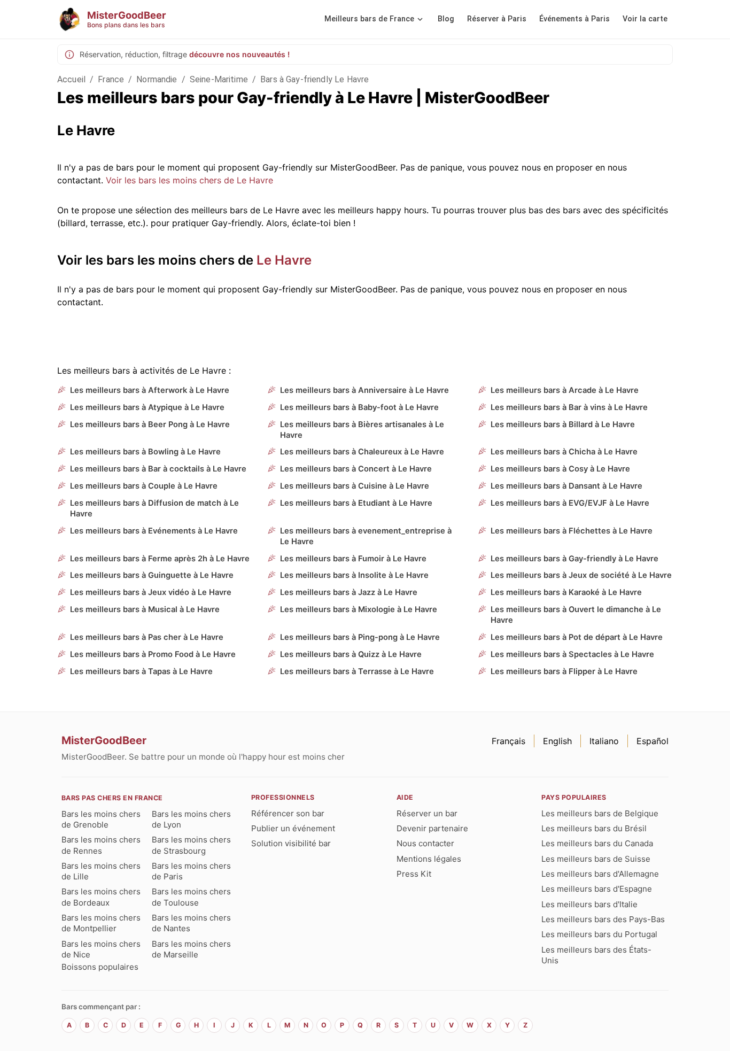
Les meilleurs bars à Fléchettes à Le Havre (572, 531)
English (557, 741)
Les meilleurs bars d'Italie (589, 904)
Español (652, 741)
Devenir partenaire (432, 828)
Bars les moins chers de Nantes (191, 923)
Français (508, 741)
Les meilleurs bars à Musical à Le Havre (145, 609)
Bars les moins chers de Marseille (191, 949)
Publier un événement (293, 828)
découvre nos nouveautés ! (239, 54)
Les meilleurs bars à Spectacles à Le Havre (572, 654)
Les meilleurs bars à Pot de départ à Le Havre (577, 637)
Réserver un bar (427, 813)
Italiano (604, 741)
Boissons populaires (99, 967)
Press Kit (414, 874)
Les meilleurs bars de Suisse (595, 859)
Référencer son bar (287, 813)
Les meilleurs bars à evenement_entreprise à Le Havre (366, 536)
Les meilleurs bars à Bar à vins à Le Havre (569, 407)
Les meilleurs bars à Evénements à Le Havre (154, 531)
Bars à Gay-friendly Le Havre (314, 79)
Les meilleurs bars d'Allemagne (600, 874)
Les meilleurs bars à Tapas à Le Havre (141, 671)
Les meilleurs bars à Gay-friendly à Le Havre (574, 558)
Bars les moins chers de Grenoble (101, 819)
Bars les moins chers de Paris (191, 871)
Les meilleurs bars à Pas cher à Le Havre (146, 637)
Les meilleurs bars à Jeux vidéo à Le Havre (150, 592)
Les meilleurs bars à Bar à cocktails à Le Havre (158, 469)
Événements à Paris (574, 19)
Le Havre (284, 260)
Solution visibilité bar (291, 843)
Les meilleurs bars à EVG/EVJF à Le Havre (570, 503)
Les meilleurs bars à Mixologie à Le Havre (358, 609)
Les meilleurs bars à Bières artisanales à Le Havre (362, 430)
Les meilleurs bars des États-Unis (596, 955)
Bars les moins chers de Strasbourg (191, 844)
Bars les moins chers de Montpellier (101, 923)
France (111, 79)
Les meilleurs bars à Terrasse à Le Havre (357, 671)
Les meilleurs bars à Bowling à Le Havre (145, 452)
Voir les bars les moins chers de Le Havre (189, 180)
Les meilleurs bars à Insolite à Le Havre (354, 575)
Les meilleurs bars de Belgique (599, 813)
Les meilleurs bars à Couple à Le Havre (144, 486)
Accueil (71, 79)
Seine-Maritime (219, 79)
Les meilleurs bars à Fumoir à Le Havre (353, 558)
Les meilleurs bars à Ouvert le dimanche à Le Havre (576, 615)
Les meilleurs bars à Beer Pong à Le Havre (150, 424)
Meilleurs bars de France (369, 19)
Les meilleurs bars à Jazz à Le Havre (348, 592)
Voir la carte (645, 19)
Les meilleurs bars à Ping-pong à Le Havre (360, 637)
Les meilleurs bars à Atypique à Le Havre (147, 407)
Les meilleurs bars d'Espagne (596, 889)
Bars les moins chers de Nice (101, 949)
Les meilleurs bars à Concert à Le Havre (356, 469)
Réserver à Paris (496, 19)
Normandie (156, 79)
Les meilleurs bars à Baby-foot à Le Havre (359, 407)
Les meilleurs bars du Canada (597, 843)
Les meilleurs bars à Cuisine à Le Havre (354, 486)
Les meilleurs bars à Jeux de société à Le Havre (581, 575)
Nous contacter (425, 843)
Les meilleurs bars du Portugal (599, 934)
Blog (446, 19)
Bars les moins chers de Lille (101, 871)
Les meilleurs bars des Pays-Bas (603, 919)
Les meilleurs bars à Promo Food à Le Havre (153, 654)
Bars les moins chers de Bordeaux (101, 896)
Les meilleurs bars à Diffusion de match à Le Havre (154, 508)
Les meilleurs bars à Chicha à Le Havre (564, 452)
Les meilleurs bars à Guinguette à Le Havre (152, 575)
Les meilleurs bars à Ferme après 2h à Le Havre (160, 558)
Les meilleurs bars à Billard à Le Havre (563, 424)
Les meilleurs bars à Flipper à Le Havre (564, 671)
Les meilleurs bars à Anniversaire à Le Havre (364, 390)
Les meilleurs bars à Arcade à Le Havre (565, 390)
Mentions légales (429, 859)
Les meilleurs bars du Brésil (594, 828)
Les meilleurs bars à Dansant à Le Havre (566, 486)
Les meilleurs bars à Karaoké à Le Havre (566, 592)
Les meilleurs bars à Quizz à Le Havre (351, 654)
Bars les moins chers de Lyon (191, 819)
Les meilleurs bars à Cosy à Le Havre (560, 469)
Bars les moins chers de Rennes (101, 844)
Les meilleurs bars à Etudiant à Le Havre (356, 503)
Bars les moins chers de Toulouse (191, 896)
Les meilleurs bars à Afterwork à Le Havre (149, 390)
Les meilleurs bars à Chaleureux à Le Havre (362, 452)
